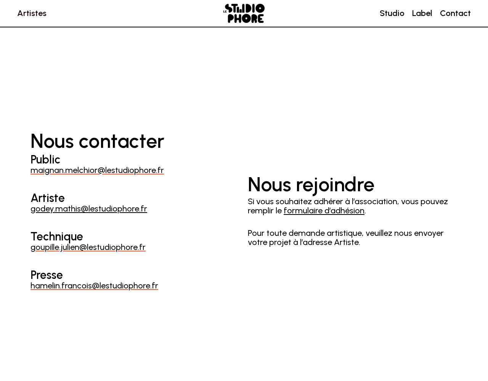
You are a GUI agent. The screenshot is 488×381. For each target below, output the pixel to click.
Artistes (32, 13)
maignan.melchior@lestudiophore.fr (97, 170)
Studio (392, 13)
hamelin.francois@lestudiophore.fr (94, 285)
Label (422, 13)
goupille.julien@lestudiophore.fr (88, 247)
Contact (455, 13)
